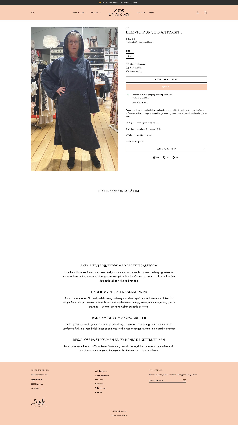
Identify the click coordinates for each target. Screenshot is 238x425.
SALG (151, 12)
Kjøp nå (166, 86)
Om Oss (141, 12)
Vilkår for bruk (100, 388)
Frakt (138, 42)
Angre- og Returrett (102, 375)
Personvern (99, 379)
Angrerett (98, 392)
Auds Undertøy (119, 12)
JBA (127, 28)
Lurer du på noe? (166, 149)
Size (128, 51)
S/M (130, 56)
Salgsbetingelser (101, 371)
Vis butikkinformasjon (140, 102)
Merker (95, 12)
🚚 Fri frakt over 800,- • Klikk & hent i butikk (117, 2)
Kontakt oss (99, 383)
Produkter (79, 12)
